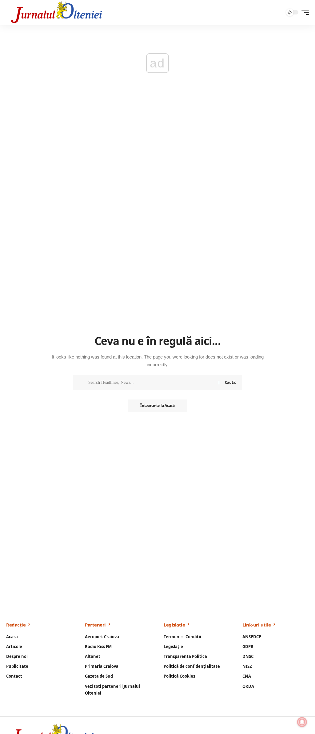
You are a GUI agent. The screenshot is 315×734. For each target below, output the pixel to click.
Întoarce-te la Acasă (157, 405)
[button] (303, 12)
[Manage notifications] (302, 722)
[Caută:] (151, 382)
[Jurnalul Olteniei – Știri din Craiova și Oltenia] (56, 12)
